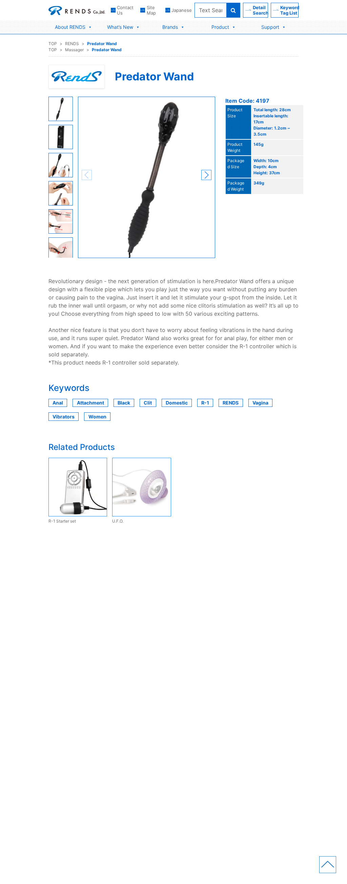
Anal (58, 403)
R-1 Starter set (62, 521)
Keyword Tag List (289, 10)
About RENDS (70, 27)
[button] (206, 175)
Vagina (260, 403)
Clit (148, 403)
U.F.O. (117, 521)
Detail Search (260, 10)
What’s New (120, 27)
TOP (52, 43)
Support (270, 27)
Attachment (90, 403)
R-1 (205, 403)
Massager (74, 49)
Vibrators (64, 416)
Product (220, 27)
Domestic (177, 403)
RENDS (72, 43)
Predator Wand (102, 43)
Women (97, 416)
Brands (170, 27)
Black (124, 403)
